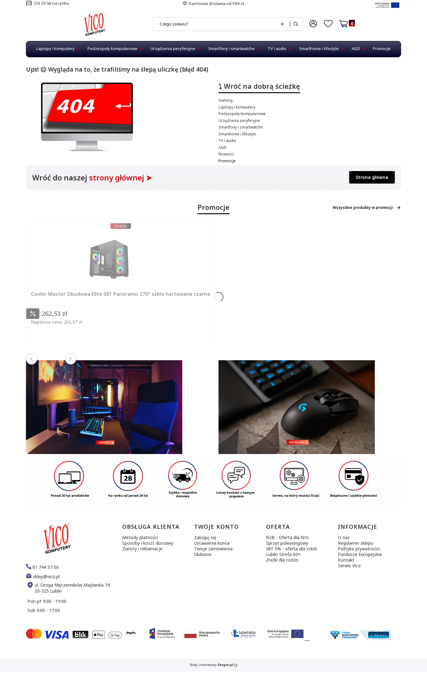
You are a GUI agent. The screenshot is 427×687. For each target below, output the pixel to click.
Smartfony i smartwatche (241, 127)
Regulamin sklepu (355, 543)
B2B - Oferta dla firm (287, 537)
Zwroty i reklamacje (142, 549)
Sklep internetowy (211, 665)
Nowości (226, 154)
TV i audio (227, 140)
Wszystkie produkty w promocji (363, 207)
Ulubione (203, 554)
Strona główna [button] (372, 177)
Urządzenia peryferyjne (239, 120)
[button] (295, 24)
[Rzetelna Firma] (360, 638)
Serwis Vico (349, 565)
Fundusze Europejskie (360, 554)
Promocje (227, 161)
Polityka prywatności (359, 549)
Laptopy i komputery (237, 107)
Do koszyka (138, 347)
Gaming (226, 100)
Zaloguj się (205, 537)
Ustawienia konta (211, 543)
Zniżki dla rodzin (282, 560)
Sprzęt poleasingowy (287, 543)
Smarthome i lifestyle (237, 134)
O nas (344, 537)
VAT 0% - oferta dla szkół (291, 549)
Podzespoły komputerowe (242, 113)
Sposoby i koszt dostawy (147, 543)
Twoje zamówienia (213, 549)
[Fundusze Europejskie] (387, 9)
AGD (223, 147)
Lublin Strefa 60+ (283, 554)
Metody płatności (140, 537)
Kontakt (346, 560)
